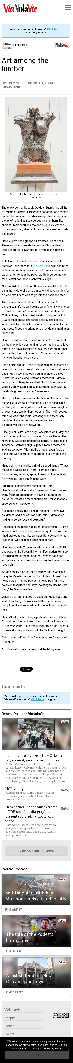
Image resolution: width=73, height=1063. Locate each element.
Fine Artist (35, 83)
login (20, 696)
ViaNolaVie (12, 1010)
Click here (53, 29)
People (50, 83)
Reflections (11, 86)
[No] (68, 1050)
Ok (37, 1055)
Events (9, 1034)
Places (9, 1026)
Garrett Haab (42, 266)
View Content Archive (36, 850)
